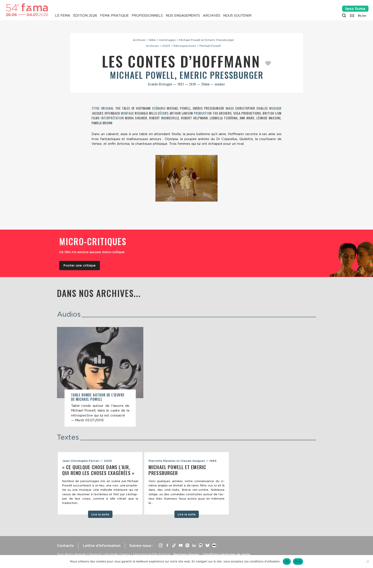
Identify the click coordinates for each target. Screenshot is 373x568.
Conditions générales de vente (226, 554)
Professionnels (147, 15)
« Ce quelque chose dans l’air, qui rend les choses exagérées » (98, 469)
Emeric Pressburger (221, 74)
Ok (287, 561)
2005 (166, 45)
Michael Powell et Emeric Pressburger (206, 40)
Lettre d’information (101, 545)
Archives (211, 15)
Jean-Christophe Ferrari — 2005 (87, 460)
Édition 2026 (85, 15)
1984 (152, 40)
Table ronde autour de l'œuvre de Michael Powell (98, 397)
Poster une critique (79, 265)
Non (298, 561)
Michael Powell (210, 45)
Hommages (167, 40)
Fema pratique (114, 15)
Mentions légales (186, 554)
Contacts (65, 545)
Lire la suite (100, 514)
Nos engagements (183, 15)
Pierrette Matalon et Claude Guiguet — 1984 (183, 460)
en (364, 16)
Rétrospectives (185, 45)
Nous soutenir (237, 15)
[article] (100, 377)
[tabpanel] (100, 483)
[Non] (367, 561)
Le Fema (62, 15)
